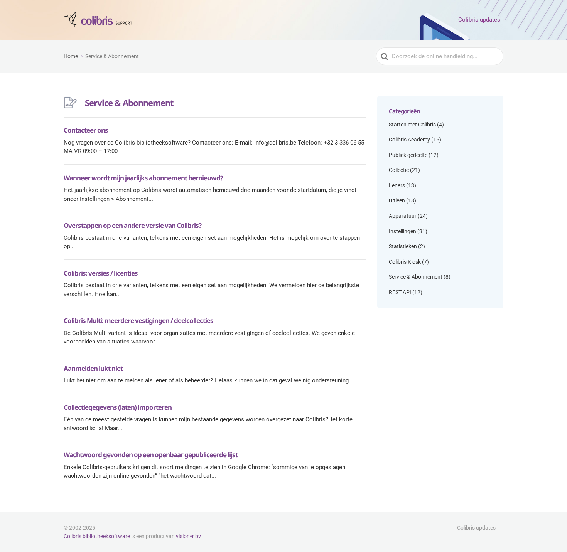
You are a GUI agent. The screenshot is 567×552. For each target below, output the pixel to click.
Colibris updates (479, 19)
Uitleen (397, 200)
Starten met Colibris (412, 124)
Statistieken (403, 246)
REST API (400, 292)
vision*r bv (188, 536)
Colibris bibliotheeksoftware (97, 536)
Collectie (399, 170)
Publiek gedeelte (408, 155)
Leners (397, 185)
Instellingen (402, 231)
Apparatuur (403, 216)
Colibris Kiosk (405, 262)
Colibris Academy (409, 139)
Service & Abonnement (415, 277)
